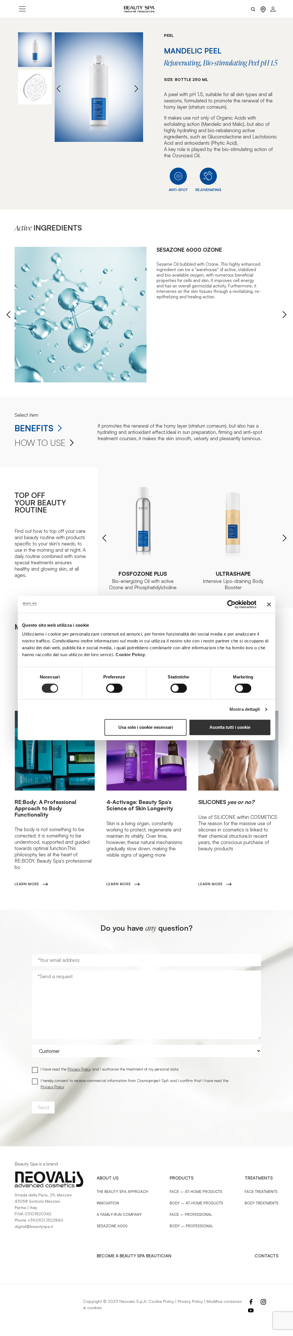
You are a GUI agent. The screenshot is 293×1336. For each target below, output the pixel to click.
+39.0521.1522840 (45, 1220)
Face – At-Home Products (196, 1191)
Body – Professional (191, 1226)
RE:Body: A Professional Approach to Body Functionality (45, 808)
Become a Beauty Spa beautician (134, 1255)
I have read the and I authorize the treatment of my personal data (110, 1069)
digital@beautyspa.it (34, 1226)
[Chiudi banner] (269, 604)
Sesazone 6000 (112, 1226)
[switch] (114, 688)
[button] (136, 88)
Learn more (27, 884)
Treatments (259, 1178)
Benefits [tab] (34, 428)
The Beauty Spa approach (122, 1191)
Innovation (108, 1203)
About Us (107, 1178)
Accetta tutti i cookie (229, 727)
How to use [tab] (40, 442)
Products (181, 1178)
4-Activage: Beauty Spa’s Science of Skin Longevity (139, 805)
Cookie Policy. (131, 654)
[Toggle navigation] (22, 8)
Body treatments (261, 1203)
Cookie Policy (161, 1301)
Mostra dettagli (244, 709)
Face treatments (261, 1191)
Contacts (266, 1255)
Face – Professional (191, 1214)
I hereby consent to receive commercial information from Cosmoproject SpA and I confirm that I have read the (134, 1083)
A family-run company (119, 1214)
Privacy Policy (79, 1069)
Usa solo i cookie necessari (145, 727)
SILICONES (226, 802)
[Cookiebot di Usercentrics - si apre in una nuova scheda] (231, 604)
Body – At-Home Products (196, 1203)
